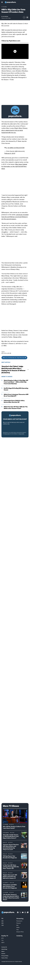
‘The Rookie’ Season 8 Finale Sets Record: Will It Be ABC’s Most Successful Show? (11, 897)
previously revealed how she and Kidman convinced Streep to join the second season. (14, 217)
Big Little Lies (5, 353)
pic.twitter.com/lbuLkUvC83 (15, 148)
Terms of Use (7, 433)
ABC (2, 921)
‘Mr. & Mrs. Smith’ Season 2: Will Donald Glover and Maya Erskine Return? (10, 836)
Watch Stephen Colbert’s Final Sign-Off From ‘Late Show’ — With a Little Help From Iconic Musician (16, 382)
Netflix (18, 927)
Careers (3, 953)
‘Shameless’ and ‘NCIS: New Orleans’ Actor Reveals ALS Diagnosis (10, 886)
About (2, 951)
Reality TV (4, 936)
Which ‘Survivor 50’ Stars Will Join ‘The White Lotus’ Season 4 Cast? (16, 407)
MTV (2, 938)
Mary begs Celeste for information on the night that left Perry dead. (14, 166)
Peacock (18, 923)
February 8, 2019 (9, 153)
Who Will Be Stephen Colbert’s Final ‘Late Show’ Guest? (14, 827)
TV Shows (4, 6)
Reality (5, 842)
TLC (2, 940)
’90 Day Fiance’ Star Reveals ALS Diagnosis (10, 856)
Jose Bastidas (5, 16)
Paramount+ (19, 921)
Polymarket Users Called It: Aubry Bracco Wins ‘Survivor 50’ (14, 401)
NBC (2, 923)
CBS (2, 925)
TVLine (15, 337)
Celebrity (6, 882)
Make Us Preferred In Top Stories (14, 357)
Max (17, 925)
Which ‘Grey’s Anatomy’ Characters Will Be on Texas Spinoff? (16, 395)
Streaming (6, 832)
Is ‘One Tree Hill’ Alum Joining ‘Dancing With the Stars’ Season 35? (11, 866)
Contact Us (4, 947)
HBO (10, 353)
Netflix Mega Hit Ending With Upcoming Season (16, 389)
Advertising (4, 949)
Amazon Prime (20, 931)
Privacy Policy (21, 433)
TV (2, 918)
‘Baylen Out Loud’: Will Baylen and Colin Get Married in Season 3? (10, 876)
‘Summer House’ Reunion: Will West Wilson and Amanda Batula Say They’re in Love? (11, 847)
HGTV (2, 942)
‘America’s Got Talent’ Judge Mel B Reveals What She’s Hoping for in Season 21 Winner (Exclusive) (13, 369)
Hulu (17, 929)
